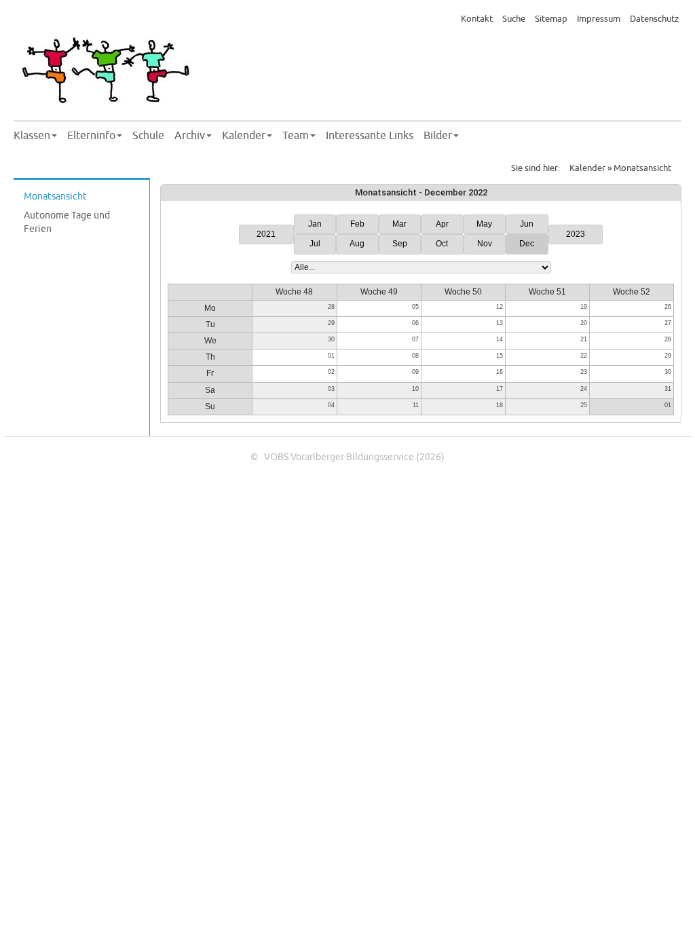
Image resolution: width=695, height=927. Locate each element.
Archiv (189, 135)
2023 (575, 234)
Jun (526, 224)
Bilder (438, 135)
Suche (513, 19)
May (484, 224)
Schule (148, 135)
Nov (484, 243)
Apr (442, 224)
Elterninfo (91, 135)
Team (295, 135)
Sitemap (551, 19)
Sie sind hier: (535, 168)
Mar (399, 224)
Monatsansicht (55, 196)
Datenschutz (654, 19)
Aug (357, 243)
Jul (314, 243)
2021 (266, 234)
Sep (399, 243)
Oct (442, 243)
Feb (357, 224)
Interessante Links (369, 135)
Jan (315, 224)
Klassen (32, 135)
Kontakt (477, 19)
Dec (526, 243)
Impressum (598, 19)
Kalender (243, 135)
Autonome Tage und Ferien (67, 222)
